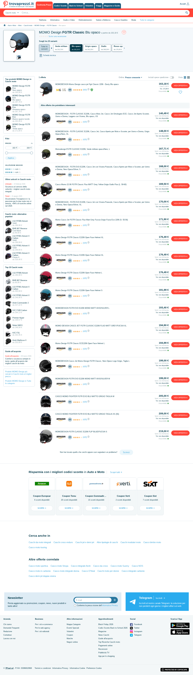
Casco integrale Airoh (81, 566)
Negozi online (72, 642)
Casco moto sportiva (38, 566)
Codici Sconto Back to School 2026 (112, 628)
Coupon (70, 635)
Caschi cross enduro (63, 542)
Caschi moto (28, 25)
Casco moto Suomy (120, 566)
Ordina (121, 77)
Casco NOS (137, 566)
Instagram (138, 631)
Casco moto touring (38, 547)
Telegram (138, 635)
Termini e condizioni (43, 668)
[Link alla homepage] (4, 25)
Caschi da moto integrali (40, 542)
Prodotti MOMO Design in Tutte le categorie (18, 382)
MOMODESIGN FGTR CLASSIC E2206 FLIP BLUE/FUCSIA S (81, 432)
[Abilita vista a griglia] (188, 77)
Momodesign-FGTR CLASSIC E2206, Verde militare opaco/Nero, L (82, 149)
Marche (70, 638)
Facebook (138, 624)
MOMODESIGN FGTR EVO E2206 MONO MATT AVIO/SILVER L (82, 308)
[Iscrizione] (115, 600)
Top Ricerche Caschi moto (109, 642)
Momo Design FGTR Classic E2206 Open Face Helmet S (78, 290)
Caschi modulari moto (131, 542)
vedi (180, 86)
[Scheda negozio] (61, 90)
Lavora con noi (9, 638)
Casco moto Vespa (59, 566)
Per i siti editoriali (42, 631)
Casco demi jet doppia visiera (42, 576)
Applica (11, 158)
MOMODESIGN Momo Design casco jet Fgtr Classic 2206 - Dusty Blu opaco (87, 84)
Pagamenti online (105, 645)
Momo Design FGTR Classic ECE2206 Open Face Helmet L (80, 343)
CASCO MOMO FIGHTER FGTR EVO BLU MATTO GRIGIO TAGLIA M (84, 396)
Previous (51, 48)
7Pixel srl (9, 668)
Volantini (70, 631)
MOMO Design (39, 25)
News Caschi (103, 635)
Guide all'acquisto (105, 638)
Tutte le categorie (147, 20)
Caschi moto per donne (108, 571)
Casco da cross (100, 566)
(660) (85, 90)
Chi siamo (7, 624)
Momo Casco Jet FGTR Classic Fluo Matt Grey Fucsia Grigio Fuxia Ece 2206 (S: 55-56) (91, 220)
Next (124, 48)
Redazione (7, 631)
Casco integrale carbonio (133, 571)
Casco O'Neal (88, 571)
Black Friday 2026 (105, 624)
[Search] (187, 13)
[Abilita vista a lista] (185, 77)
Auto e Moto (12, 25)
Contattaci (7, 635)
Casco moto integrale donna (66, 571)
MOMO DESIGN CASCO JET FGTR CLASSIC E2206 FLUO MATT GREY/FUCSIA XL (90, 326)
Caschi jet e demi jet (84, 542)
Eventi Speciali (73, 628)
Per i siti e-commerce (44, 624)
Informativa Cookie (77, 668)
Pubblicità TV (103, 653)
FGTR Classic (52, 25)
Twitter (136, 628)
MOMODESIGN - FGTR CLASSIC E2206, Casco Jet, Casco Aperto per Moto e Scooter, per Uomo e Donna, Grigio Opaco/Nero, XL (102, 132)
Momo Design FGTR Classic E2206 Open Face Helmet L (78, 273)
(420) (85, 122)
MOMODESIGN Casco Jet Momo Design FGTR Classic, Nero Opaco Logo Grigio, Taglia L (92, 361)
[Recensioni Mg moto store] (77, 90)
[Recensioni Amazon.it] (77, 122)
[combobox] (11, 13)
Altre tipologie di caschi (107, 542)
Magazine (102, 631)
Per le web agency (42, 628)
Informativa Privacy (110, 605)
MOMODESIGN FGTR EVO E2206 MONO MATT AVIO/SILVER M (82, 379)
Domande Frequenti (11, 628)
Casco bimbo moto (152, 542)
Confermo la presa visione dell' (97, 605)
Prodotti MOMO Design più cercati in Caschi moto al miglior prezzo (18, 374)
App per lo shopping (106, 656)
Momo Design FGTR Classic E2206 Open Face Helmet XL (79, 237)
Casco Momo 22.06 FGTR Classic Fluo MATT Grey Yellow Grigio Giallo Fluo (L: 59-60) (90, 184)
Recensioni (102, 649)
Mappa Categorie (74, 624)
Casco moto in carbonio (40, 571)
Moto (20, 25)
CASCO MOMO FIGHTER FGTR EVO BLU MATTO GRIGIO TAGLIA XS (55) (87, 414)
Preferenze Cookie (94, 668)
